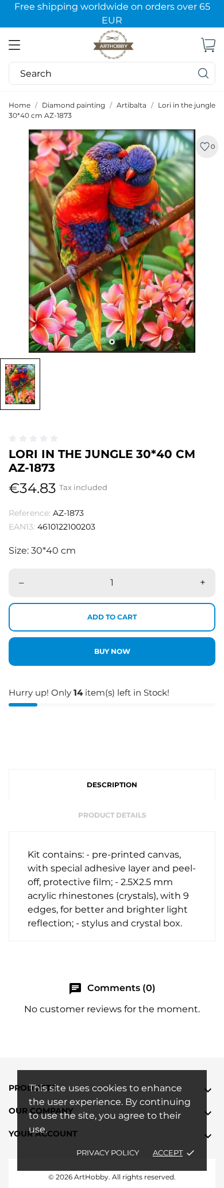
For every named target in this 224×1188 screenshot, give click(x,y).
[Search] (203, 73)
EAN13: (22, 527)
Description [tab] (112, 784)
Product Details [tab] (112, 815)
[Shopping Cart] (208, 44)
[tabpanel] (112, 241)
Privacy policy (107, 1152)
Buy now (112, 651)
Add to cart (112, 617)
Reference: (30, 513)
